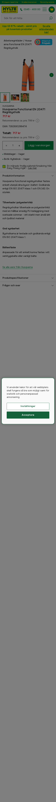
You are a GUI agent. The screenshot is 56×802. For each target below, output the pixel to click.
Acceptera (28, 414)
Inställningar (28, 406)
